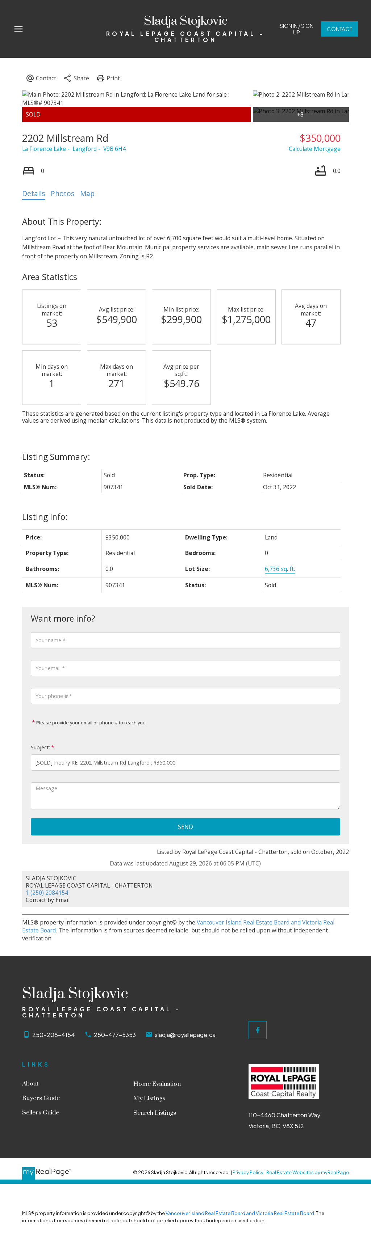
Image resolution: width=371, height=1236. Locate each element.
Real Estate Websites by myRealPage (307, 1172)
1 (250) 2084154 (47, 893)
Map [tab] (87, 193)
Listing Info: (45, 516)
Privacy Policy (248, 1172)
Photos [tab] (62, 193)
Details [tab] (33, 193)
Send (185, 827)
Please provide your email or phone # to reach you (90, 722)
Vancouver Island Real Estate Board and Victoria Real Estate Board (240, 1213)
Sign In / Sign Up (296, 29)
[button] (296, 29)
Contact (339, 29)
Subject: (40, 747)
